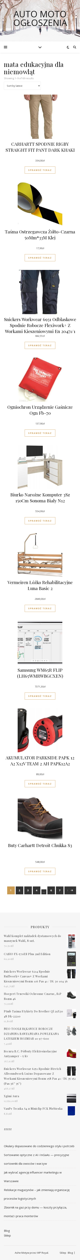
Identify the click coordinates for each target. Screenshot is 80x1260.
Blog (7, 1231)
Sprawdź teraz (40, 170)
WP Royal (42, 1252)
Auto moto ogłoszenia (40, 18)
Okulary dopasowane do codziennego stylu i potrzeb (39, 1146)
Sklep (7, 1235)
